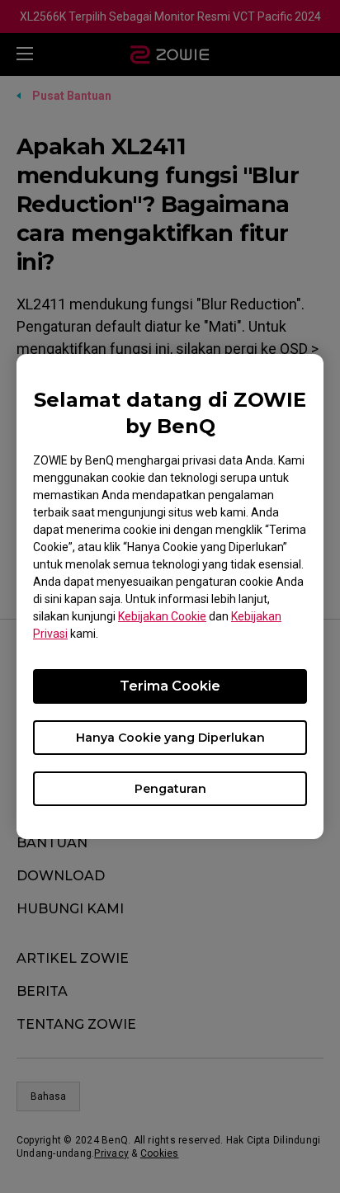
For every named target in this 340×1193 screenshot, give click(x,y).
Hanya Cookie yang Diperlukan (170, 737)
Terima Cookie (170, 686)
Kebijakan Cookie (162, 616)
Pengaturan (170, 788)
